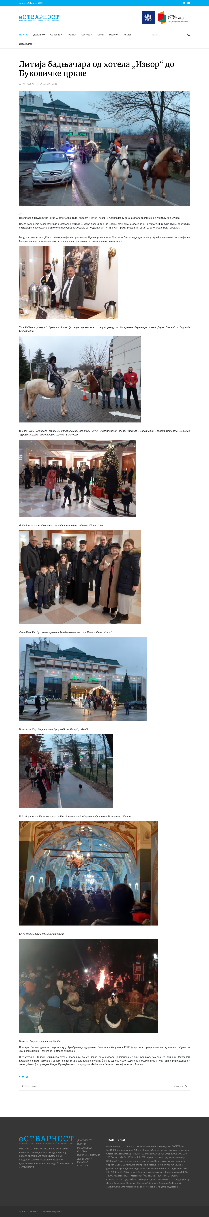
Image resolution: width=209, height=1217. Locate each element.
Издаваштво (25, 43)
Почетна (23, 34)
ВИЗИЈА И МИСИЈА (89, 1155)
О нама (82, 1151)
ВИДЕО (81, 1144)
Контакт (82, 1165)
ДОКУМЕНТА (84, 1140)
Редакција (84, 1148)
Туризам (71, 34)
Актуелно (55, 34)
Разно (112, 34)
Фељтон (127, 34)
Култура (85, 34)
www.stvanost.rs (166, 1179)
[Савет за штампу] (174, 17)
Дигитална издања (84, 1160)
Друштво (38, 34)
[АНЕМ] (148, 17)
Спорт (100, 34)
